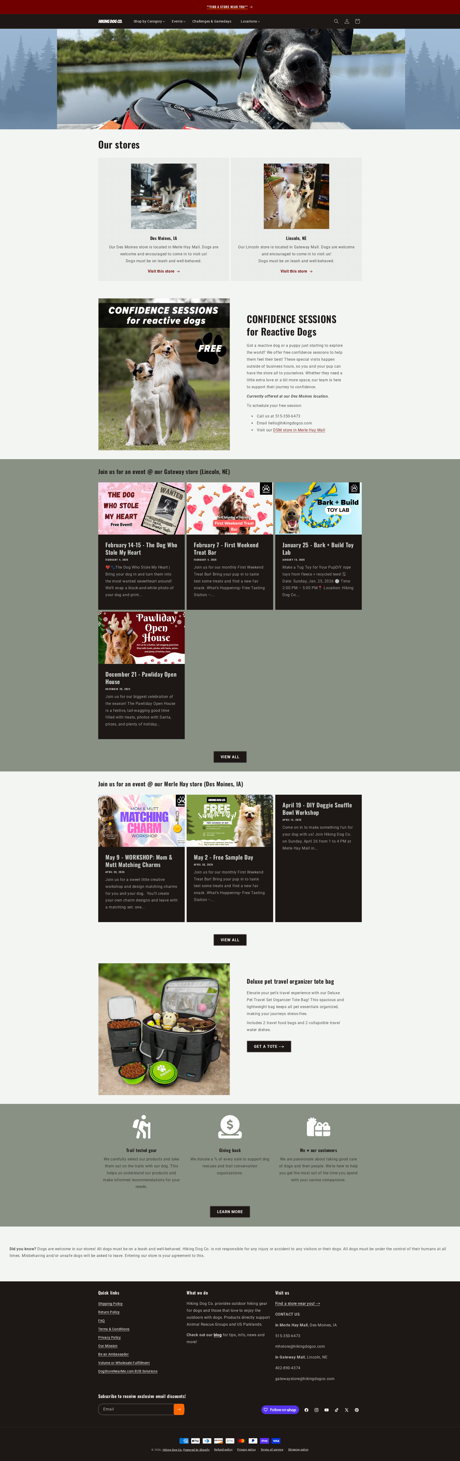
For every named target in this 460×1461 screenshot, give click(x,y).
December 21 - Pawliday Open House (141, 677)
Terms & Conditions (114, 1329)
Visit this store (161, 271)
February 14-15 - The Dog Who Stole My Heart (141, 548)
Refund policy (223, 1449)
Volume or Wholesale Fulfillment (124, 1363)
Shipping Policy (110, 1304)
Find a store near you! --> (297, 1303)
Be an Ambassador (113, 1354)
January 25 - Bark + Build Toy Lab (317, 548)
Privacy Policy (109, 1337)
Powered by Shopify (196, 1449)
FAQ (101, 1321)
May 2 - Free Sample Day (223, 857)
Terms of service (272, 1449)
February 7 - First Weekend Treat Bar (226, 548)
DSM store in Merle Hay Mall (299, 430)
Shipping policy (298, 1449)
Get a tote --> (269, 1046)
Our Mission (108, 1346)
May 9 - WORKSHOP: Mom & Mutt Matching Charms (138, 860)
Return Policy (109, 1312)
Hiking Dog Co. (173, 1449)
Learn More (230, 1212)
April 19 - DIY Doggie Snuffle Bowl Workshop (317, 808)
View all (230, 757)
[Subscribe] (179, 1409)
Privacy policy (246, 1449)
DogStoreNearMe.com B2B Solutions (127, 1371)
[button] (148, 21)
